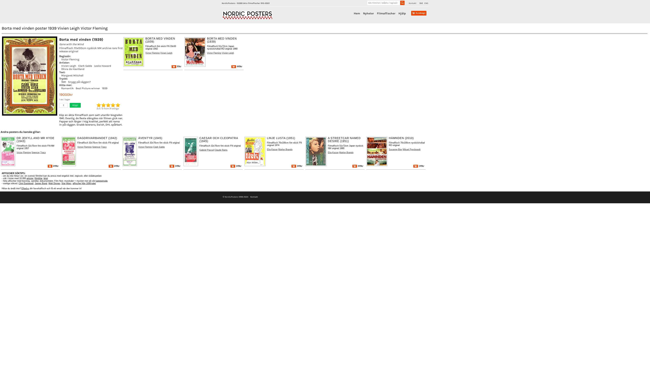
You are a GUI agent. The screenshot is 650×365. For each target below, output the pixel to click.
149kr (177, 166)
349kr (299, 166)
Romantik (67, 88)
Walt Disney (54, 183)
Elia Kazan (272, 149)
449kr (239, 66)
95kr (178, 66)
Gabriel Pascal (206, 150)
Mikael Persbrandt (411, 149)
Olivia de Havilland (72, 69)
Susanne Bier (395, 149)
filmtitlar (38, 178)
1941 (63, 81)
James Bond (41, 183)
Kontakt (412, 3)
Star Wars (66, 183)
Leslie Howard (102, 65)
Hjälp (402, 13)
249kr (55, 166)
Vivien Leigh (68, 65)
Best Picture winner (88, 88)
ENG (426, 3)
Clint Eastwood (26, 183)
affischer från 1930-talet (84, 183)
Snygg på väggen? (79, 81)
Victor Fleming (70, 59)
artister (30, 178)
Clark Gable (85, 65)
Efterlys (25, 188)
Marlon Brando (285, 149)
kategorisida (101, 181)
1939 (104, 88)
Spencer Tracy (38, 152)
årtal (46, 178)
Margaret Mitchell (72, 75)
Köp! (75, 105)
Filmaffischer (386, 13)
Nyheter (368, 13)
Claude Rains (221, 150)
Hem (357, 13)
